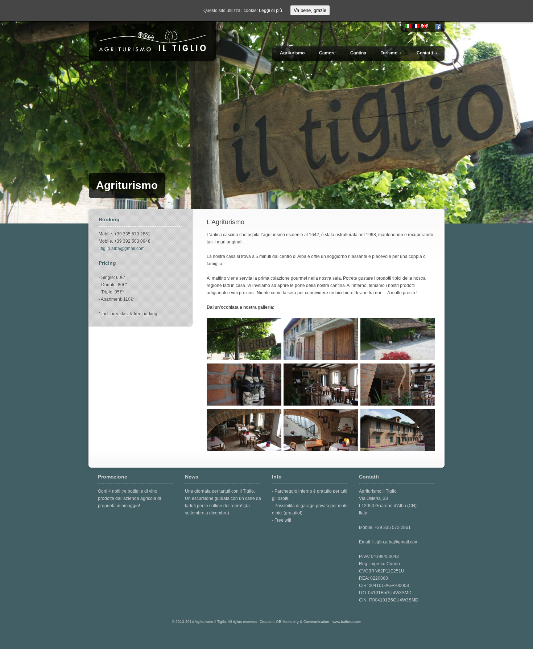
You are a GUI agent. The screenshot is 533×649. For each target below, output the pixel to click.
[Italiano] (408, 26)
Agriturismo (292, 53)
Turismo (391, 53)
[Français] (416, 26)
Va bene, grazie (310, 10)
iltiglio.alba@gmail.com (122, 248)
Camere (327, 53)
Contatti (427, 53)
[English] (424, 26)
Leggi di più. (271, 10)
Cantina (358, 53)
